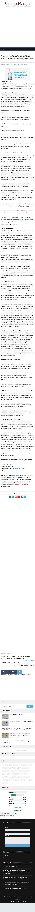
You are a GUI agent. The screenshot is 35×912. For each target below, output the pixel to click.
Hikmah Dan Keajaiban (22, 768)
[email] (21, 901)
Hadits (4, 768)
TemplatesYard (15, 897)
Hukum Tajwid (6, 771)
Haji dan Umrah (11, 768)
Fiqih (29, 765)
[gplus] (14, 901)
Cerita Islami (23, 765)
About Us (5, 855)
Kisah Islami (26, 771)
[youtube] (23, 901)
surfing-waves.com (23, 750)
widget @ (18, 750)
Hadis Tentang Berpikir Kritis (17, 714)
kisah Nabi (5, 783)
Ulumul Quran (15, 780)
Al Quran (15, 765)
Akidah (9, 765)
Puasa (18, 777)
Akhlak (18, 64)
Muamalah (5, 777)
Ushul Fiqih (23, 780)
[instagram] (16, 901)
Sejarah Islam (25, 777)
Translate (12, 815)
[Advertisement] (17, 28)
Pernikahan (12, 777)
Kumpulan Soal (17, 774)
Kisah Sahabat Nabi (7, 774)
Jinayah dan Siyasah (16, 771)
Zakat (30, 780)
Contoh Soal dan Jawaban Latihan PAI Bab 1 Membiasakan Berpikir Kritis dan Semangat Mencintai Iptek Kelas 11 (16, 729)
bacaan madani (15, 475)
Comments (25, 64)
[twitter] (9, 901)
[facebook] (11, 901)
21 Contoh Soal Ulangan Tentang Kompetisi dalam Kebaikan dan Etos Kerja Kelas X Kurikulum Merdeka (20, 735)
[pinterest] (26, 901)
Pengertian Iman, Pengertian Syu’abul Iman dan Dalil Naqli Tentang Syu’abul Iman (16, 883)
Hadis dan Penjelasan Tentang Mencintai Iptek (21, 721)
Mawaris (25, 774)
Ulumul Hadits (6, 780)
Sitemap (5, 857)
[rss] (19, 901)
